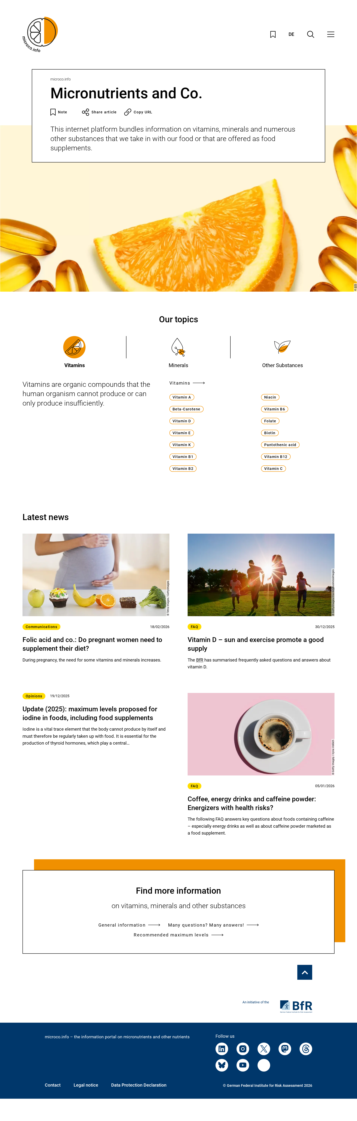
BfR (355, 286)
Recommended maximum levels (171, 935)
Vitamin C (273, 468)
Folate (270, 421)
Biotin (270, 433)
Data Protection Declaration (138, 1085)
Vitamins (179, 383)
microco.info (60, 79)
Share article (104, 112)
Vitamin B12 (275, 456)
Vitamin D (182, 421)
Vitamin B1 (183, 456)
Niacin (270, 397)
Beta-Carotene (186, 409)
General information (122, 925)
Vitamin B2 (183, 468)
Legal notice (86, 1085)
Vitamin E (182, 433)
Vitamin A (182, 397)
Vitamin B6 (274, 409)
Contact (53, 1085)
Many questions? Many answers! (206, 925)
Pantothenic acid (280, 445)
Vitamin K (182, 445)
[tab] (74, 352)
